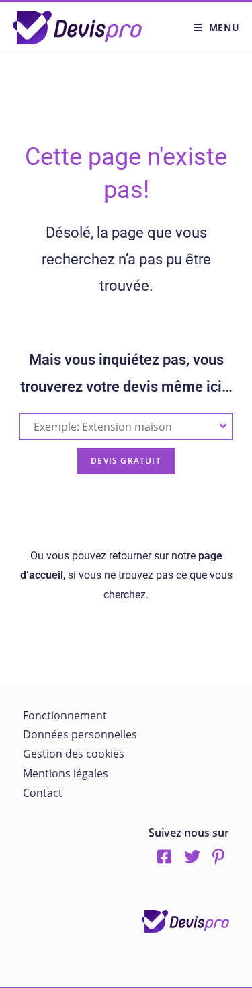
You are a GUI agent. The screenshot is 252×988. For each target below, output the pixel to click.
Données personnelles (80, 734)
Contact (42, 792)
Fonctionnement (65, 715)
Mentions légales (65, 773)
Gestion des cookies (73, 753)
